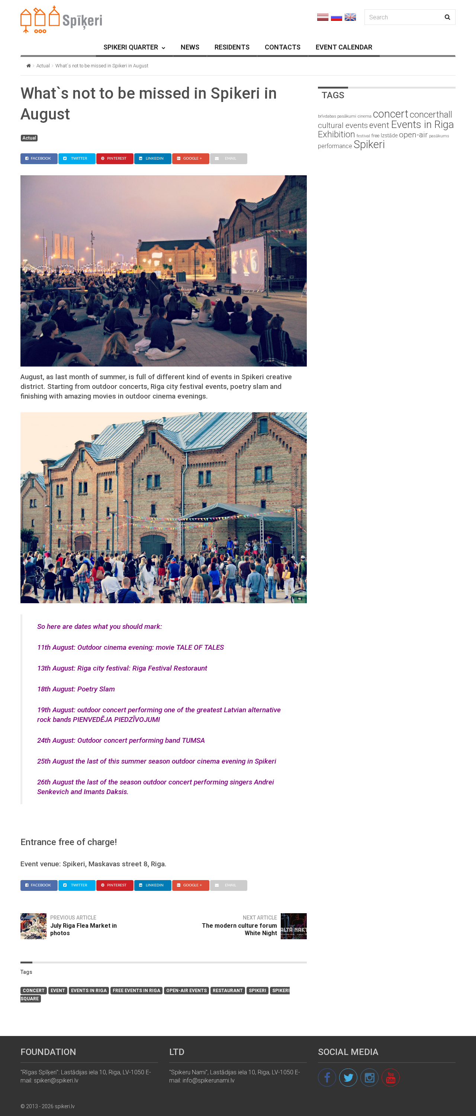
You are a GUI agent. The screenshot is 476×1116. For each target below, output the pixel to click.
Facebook (41, 158)
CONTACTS (282, 47)
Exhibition (336, 134)
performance (335, 146)
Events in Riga (422, 124)
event (58, 990)
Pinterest (116, 158)
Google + (192, 158)
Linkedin (155, 158)
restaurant (228, 990)
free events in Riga (136, 990)
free (375, 135)
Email (230, 158)
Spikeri (257, 990)
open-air (413, 134)
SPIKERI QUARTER (130, 47)
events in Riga (89, 990)
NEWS (190, 47)
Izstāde (389, 135)
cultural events (343, 125)
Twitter (79, 158)
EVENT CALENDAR (344, 47)
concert (34, 990)
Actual (43, 65)
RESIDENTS (232, 47)
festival (363, 136)
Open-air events (186, 990)
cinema (365, 116)
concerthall (431, 114)
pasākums (439, 136)
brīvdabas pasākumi (337, 116)
